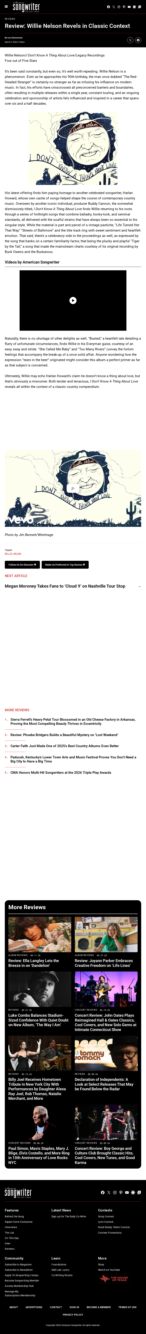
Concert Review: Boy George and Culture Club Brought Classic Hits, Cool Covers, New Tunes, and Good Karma (105, 1155)
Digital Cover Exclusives (18, 1221)
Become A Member (99, 1307)
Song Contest (106, 1216)
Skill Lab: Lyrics (60, 1269)
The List (9, 1232)
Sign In (74, 1307)
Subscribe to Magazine (18, 1264)
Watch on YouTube (109, 1269)
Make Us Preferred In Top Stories (64, 564)
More (102, 1258)
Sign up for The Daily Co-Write (68, 1216)
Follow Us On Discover (21, 564)
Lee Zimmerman (15, 38)
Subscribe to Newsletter (19, 1269)
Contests (105, 1210)
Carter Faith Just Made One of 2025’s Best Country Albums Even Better (65, 746)
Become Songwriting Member (22, 1280)
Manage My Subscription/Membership (20, 1293)
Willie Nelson (13, 553)
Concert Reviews (86, 1010)
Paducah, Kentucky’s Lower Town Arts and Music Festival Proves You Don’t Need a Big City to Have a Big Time (73, 759)
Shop (101, 1264)
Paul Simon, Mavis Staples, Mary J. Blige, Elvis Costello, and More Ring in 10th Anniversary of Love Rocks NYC (39, 1155)
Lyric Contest (105, 1221)
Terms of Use (127, 1307)
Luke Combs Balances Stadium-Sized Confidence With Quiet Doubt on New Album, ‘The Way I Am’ (38, 1020)
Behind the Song (14, 1216)
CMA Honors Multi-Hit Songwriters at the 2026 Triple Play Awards (61, 773)
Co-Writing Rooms (62, 1275)
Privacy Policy (73, 1314)
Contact (56, 1307)
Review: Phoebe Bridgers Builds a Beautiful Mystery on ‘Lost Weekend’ (64, 735)
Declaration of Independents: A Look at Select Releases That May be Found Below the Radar (104, 1084)
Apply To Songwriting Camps (21, 1275)
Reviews (10, 19)
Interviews (11, 1227)
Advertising (34, 1307)
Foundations (58, 1264)
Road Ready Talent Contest (114, 1227)
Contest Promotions (110, 1232)
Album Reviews (18, 955)
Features (12, 1210)
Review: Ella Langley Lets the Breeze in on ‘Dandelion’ (33, 963)
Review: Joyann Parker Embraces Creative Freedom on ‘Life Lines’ (104, 963)
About (13, 1307)
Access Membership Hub (19, 1286)
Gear (8, 1243)
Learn (56, 1258)
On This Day (12, 1238)
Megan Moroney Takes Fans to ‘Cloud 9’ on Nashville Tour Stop (65, 586)
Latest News (61, 1210)
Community (14, 1258)
